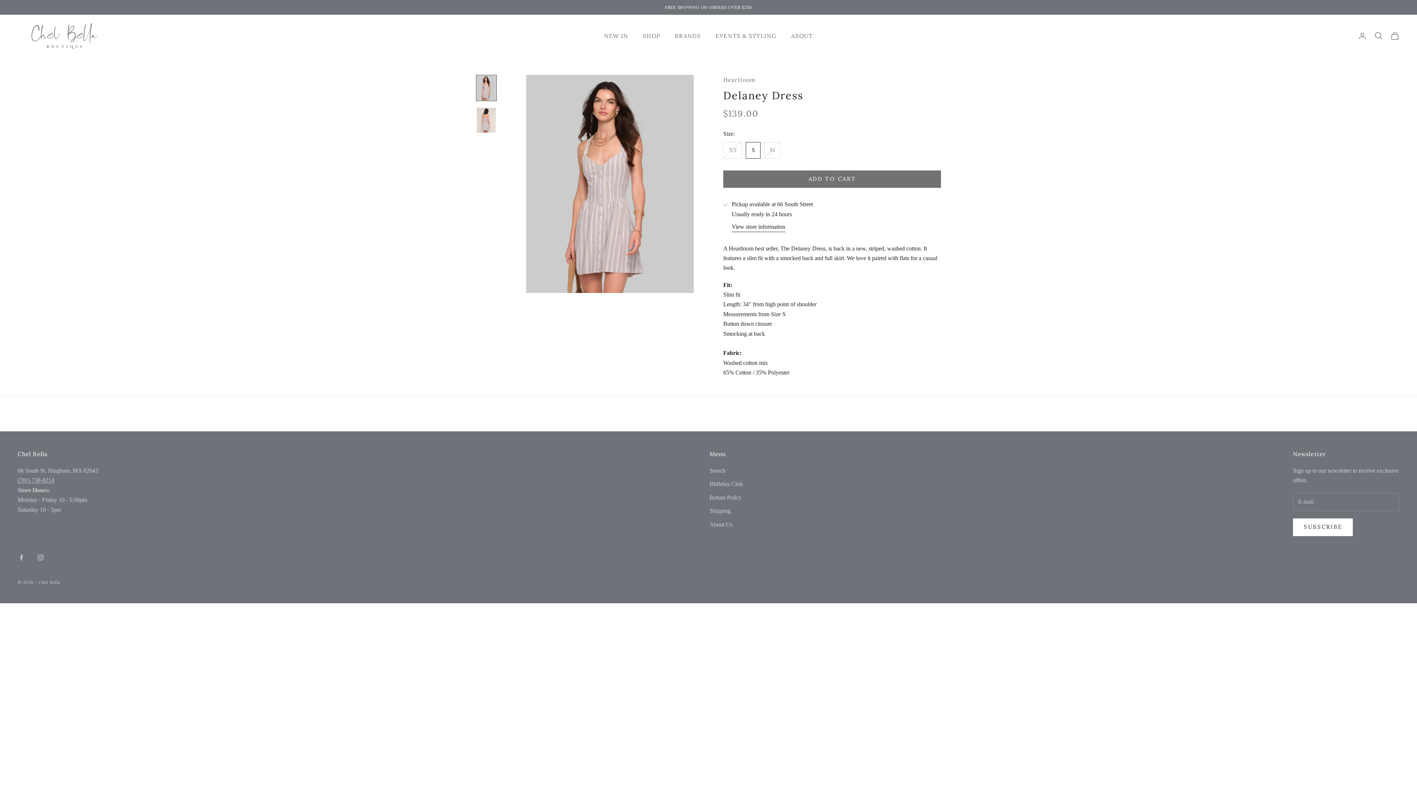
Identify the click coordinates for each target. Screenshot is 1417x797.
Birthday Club (726, 484)
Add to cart (832, 178)
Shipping (720, 511)
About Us (721, 524)
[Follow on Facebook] (21, 557)
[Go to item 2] (486, 120)
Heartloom (739, 79)
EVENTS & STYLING (746, 35)
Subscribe (1323, 526)
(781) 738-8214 (36, 480)
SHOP (651, 35)
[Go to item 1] (486, 88)
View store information (758, 227)
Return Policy (726, 497)
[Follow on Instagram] (40, 557)
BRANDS (688, 35)
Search (717, 470)
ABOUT (802, 35)
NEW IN (616, 35)
